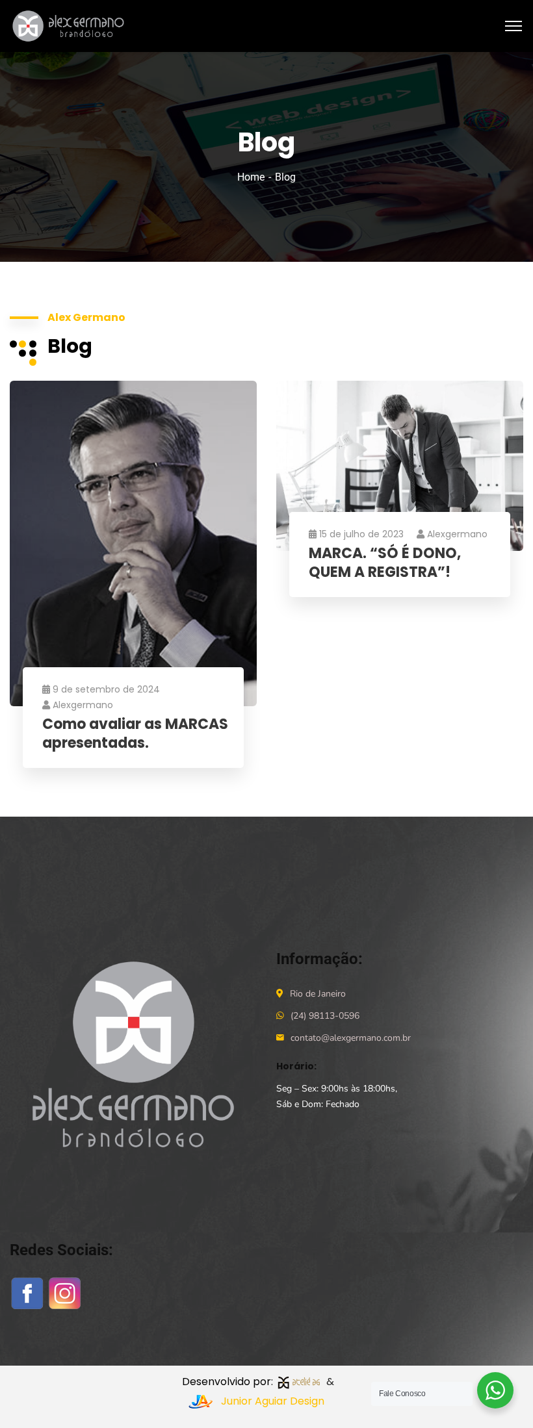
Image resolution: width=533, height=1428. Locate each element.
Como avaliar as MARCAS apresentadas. (135, 733)
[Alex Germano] (71, 25)
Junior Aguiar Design (272, 1401)
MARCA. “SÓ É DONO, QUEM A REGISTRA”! (385, 562)
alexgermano (83, 704)
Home (251, 177)
